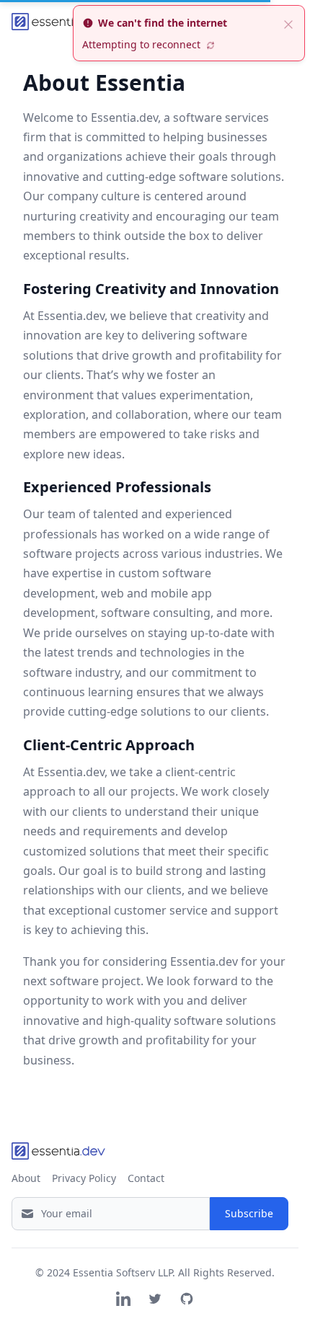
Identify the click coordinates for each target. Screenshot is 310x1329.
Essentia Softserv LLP (122, 1272)
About (26, 1178)
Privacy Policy (84, 1178)
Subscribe (249, 1213)
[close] (288, 23)
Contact (146, 1178)
